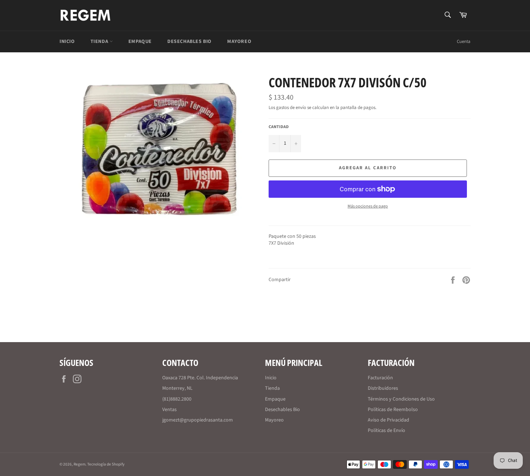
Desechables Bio (189, 41)
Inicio (67, 41)
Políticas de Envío (386, 430)
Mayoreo (239, 41)
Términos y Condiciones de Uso (401, 399)
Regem (79, 464)
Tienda (100, 41)
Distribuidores (383, 388)
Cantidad (279, 127)
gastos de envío (291, 107)
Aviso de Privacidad (388, 420)
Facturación (380, 377)
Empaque (140, 41)
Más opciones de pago (368, 206)
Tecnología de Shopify (105, 464)
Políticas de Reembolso (393, 409)
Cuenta (464, 41)
